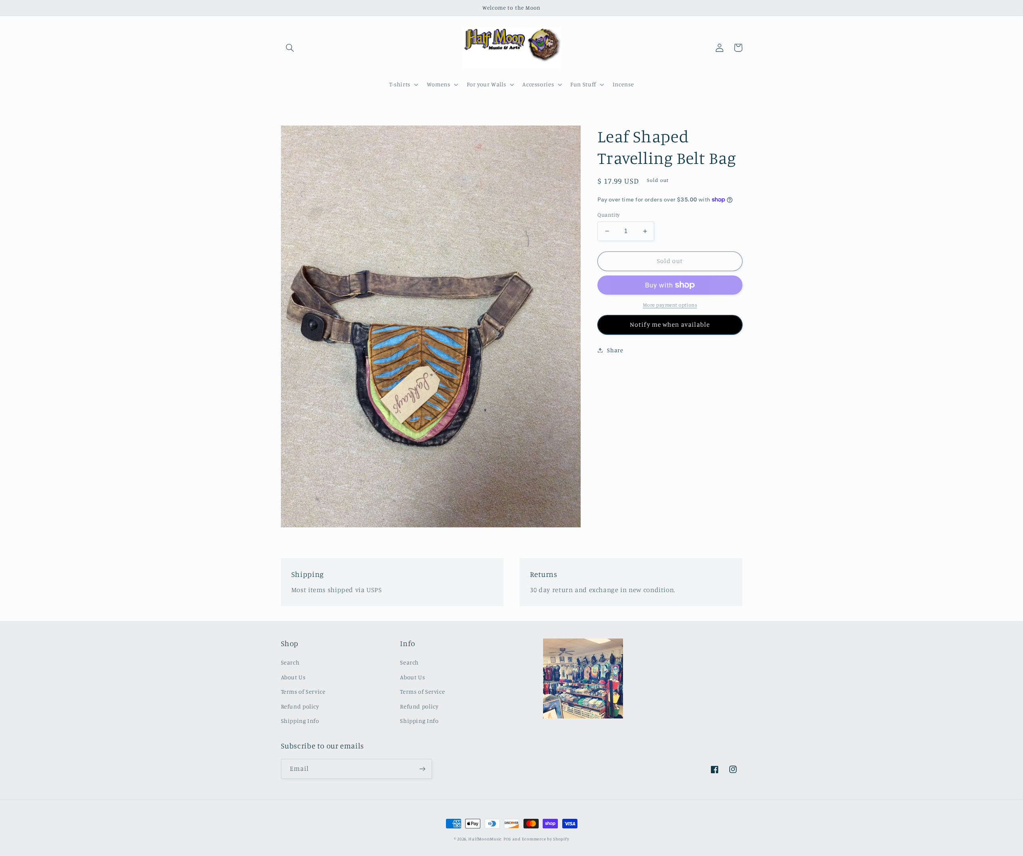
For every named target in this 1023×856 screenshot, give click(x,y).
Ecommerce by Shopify (545, 838)
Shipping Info (300, 720)
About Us (293, 677)
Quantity (608, 215)
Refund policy (300, 706)
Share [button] (615, 350)
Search (290, 662)
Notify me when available (670, 324)
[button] (290, 47)
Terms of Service (303, 691)
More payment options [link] (670, 305)
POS (507, 838)
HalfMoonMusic (485, 838)
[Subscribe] (422, 768)
